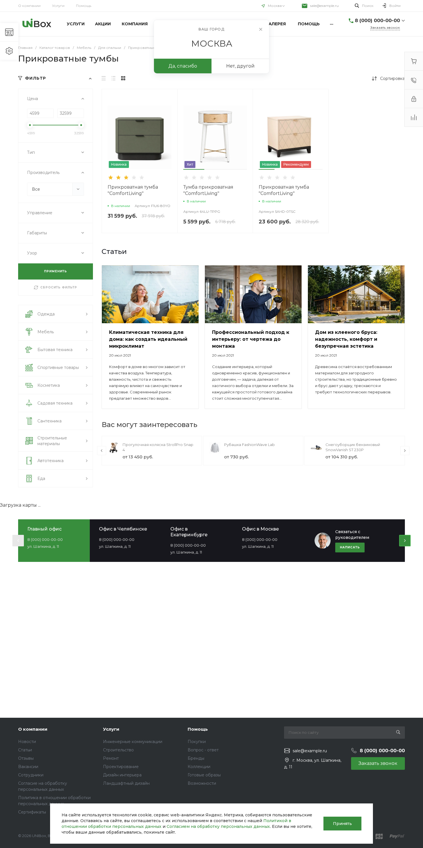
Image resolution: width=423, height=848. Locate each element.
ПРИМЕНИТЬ (55, 271)
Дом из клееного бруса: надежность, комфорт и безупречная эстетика (346, 339)
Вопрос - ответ (203, 750)
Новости (27, 741)
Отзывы (26, 758)
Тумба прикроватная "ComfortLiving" (208, 190)
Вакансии (28, 766)
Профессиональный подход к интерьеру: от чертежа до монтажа (250, 339)
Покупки (197, 741)
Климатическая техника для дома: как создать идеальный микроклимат (148, 339)
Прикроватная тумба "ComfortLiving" (133, 190)
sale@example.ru (324, 5)
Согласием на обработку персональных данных (218, 826)
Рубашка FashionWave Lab (249, 444)
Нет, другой (240, 66)
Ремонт (111, 758)
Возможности (202, 783)
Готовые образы (204, 775)
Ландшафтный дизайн (126, 783)
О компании (29, 5)
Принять (342, 823)
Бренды (196, 758)
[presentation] (179, 140)
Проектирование (121, 766)
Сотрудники (30, 775)
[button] (194, 169)
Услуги (58, 5)
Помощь (83, 5)
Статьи (25, 750)
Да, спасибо (182, 66)
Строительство (118, 750)
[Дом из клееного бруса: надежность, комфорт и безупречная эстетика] (356, 294)
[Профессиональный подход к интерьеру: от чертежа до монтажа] (253, 294)
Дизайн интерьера (122, 775)
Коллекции (199, 766)
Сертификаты (32, 812)
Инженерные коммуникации (132, 741)
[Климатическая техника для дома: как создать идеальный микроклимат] (150, 294)
